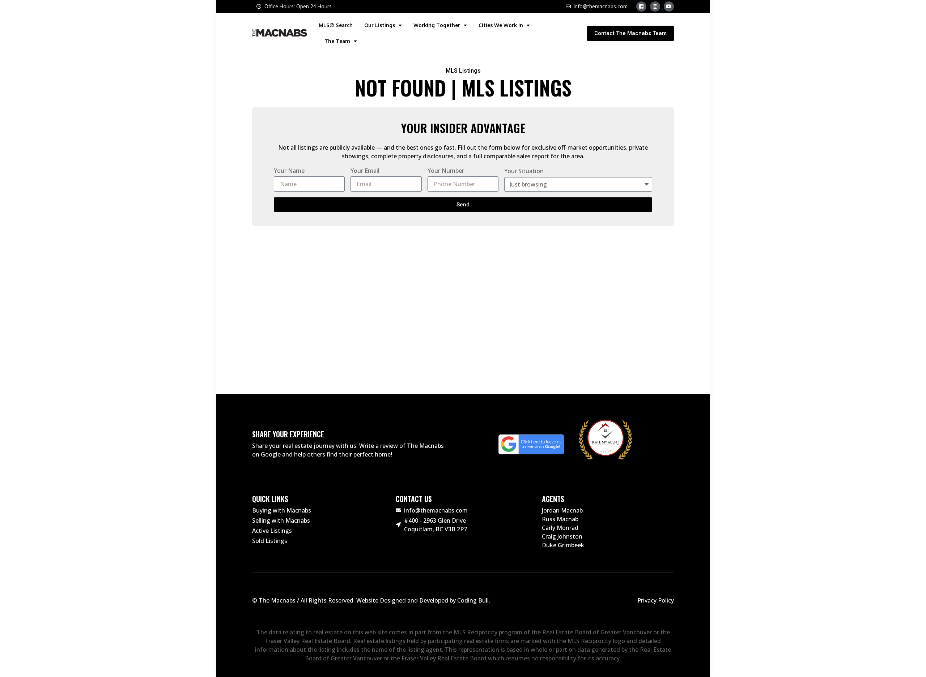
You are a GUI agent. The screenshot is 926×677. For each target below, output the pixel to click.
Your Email (365, 171)
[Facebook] (641, 6)
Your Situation (524, 171)
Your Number (446, 171)
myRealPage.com (475, 362)
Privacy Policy (655, 600)
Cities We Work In (501, 25)
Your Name (289, 171)
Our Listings (379, 25)
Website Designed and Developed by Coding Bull (422, 600)
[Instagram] (655, 6)
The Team (337, 41)
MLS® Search (336, 25)
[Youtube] (669, 6)
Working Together (436, 25)
